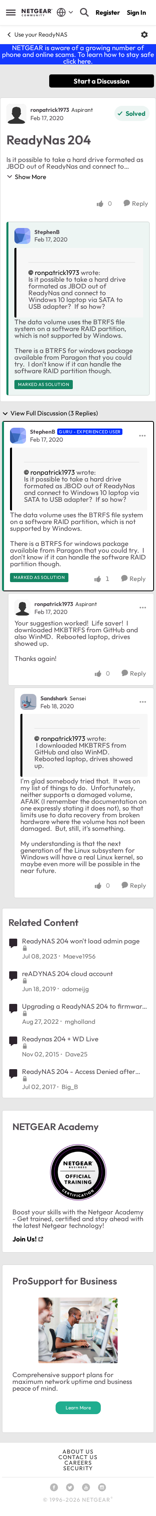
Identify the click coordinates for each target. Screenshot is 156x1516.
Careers (78, 1462)
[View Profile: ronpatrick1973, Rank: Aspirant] (16, 114)
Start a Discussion (102, 81)
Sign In (136, 12)
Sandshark (54, 698)
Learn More (78, 1408)
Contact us (78, 1457)
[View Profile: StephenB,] (22, 236)
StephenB (47, 232)
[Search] (84, 12)
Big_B (70, 1086)
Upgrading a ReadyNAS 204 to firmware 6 (84, 1006)
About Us (78, 1451)
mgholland (80, 1021)
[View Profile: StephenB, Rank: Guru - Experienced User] (18, 436)
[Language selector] (65, 12)
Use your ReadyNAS (40, 34)
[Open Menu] (144, 34)
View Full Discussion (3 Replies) (54, 413)
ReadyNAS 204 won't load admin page (81, 941)
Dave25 (76, 1054)
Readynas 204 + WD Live (60, 1039)
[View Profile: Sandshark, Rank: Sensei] (28, 702)
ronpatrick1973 (49, 110)
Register (108, 12)
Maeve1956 (79, 956)
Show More (30, 176)
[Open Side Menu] (11, 12)
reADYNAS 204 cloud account (67, 973)
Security (78, 1468)
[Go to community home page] (37, 12)
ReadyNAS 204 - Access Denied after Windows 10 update (78, 1071)
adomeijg (75, 989)
